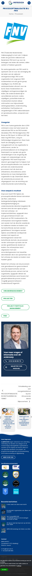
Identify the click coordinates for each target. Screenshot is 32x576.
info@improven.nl (7, 549)
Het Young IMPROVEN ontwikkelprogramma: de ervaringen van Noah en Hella (17, 518)
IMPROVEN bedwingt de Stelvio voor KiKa (18, 529)
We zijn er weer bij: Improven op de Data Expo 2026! (18, 523)
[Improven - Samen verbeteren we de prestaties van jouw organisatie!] (16, 2)
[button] (2, 2)
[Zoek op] (29, 2)
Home (11, 14)
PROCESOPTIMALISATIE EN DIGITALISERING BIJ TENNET (9, 396)
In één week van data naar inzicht (17, 504)
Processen (19, 14)
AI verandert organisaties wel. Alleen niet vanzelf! (19, 511)
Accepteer (4, 569)
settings (19, 566)
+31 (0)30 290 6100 (8, 551)
